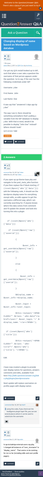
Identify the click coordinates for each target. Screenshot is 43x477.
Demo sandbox (19, 471)
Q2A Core (20, 65)
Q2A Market (16, 474)
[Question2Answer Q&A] (21, 23)
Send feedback (7, 471)
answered (6, 172)
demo (17, 5)
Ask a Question (18, 32)
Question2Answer (15, 475)
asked (5, 65)
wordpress (8, 136)
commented (8, 405)
